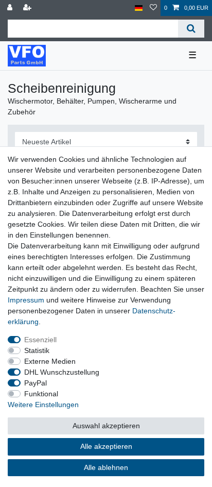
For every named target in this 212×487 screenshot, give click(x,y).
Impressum (26, 300)
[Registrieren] (28, 8)
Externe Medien (50, 361)
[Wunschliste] (153, 8)
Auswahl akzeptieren (106, 426)
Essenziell (40, 339)
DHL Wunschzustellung (61, 372)
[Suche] (191, 29)
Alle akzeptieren (106, 446)
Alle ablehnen (106, 467)
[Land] (138, 8)
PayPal (35, 383)
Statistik (36, 350)
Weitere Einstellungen (43, 404)
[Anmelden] (11, 8)
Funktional (41, 394)
